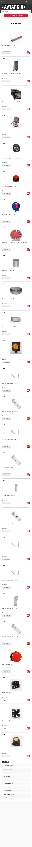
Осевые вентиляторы (8, 783)
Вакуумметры (7, 776)
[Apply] (29, 11)
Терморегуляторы (7, 790)
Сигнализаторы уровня (9, 787)
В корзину (28, 52)
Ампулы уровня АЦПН (9, 769)
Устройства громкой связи (10, 794)
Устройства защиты (8, 797)
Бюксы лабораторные (8, 772)
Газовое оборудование (9, 779)
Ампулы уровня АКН (8, 765)
